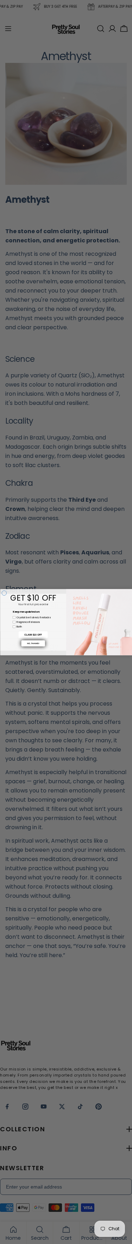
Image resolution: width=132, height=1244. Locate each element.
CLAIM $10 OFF (33, 634)
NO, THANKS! (33, 643)
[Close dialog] (4, 592)
